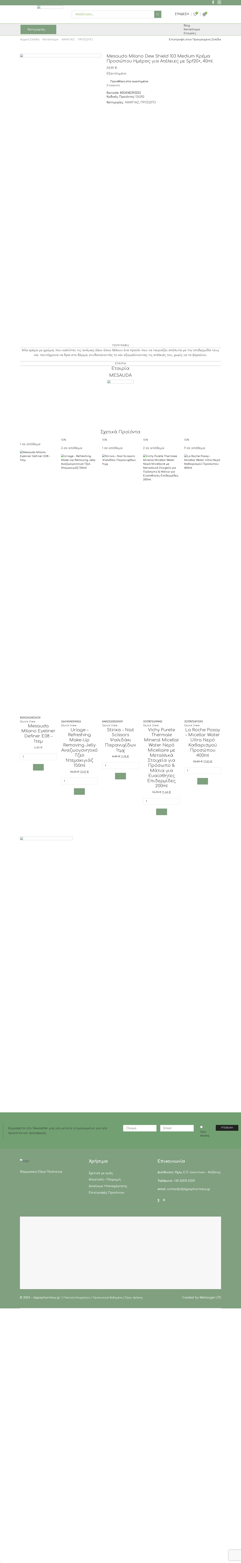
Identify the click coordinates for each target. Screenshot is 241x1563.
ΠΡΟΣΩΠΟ (85, 39)
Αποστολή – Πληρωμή (105, 1179)
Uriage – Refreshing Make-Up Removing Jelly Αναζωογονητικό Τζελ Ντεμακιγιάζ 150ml (79, 748)
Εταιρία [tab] (120, 363)
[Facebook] (213, 3)
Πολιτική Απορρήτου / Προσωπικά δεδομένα (93, 1297)
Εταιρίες (190, 33)
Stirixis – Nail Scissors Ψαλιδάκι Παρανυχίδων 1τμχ (120, 740)
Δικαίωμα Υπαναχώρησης (108, 1186)
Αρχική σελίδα (30, 39)
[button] (38, 767)
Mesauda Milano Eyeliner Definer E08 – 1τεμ (38, 734)
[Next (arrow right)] (1, 1561)
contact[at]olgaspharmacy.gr (188, 1189)
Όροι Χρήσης (205, 1134)
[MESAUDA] (120, 393)
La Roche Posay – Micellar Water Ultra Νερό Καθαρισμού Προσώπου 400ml (202, 743)
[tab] (120, 345)
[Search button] (157, 14)
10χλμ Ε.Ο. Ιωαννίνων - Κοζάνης (197, 1172)
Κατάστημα (50, 39)
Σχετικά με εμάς (101, 1173)
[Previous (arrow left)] (0, 1561)
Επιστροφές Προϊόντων (106, 1192)
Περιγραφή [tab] (120, 345)
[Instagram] (219, 3)
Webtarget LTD (210, 1297)
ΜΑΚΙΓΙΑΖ (68, 39)
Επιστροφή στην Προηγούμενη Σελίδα (195, 39)
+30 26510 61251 (184, 1180)
